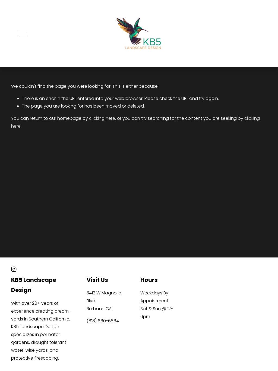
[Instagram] (14, 269)
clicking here (102, 118)
